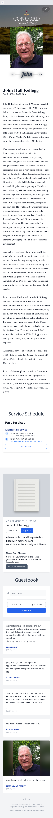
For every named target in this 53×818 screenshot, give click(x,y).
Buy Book (27, 530)
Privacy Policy (19, 807)
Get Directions (26, 446)
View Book (12, 530)
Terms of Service (33, 807)
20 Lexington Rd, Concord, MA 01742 (26, 441)
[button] (26, 758)
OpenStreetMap (29, 811)
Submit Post (26, 610)
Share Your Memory (16, 566)
